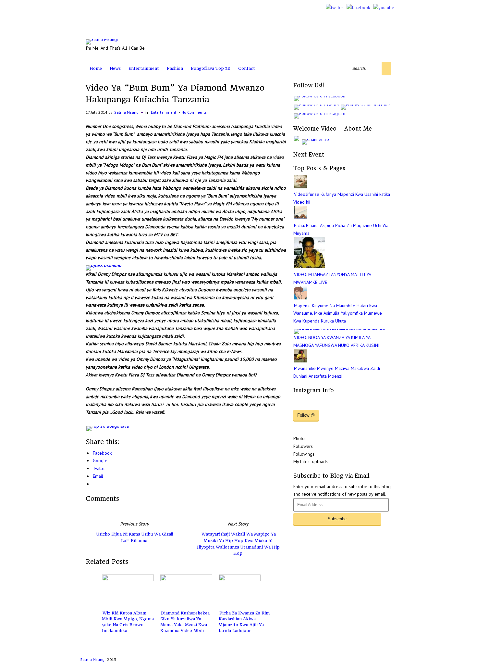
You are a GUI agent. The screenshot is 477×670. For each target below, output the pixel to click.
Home (96, 68)
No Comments (194, 112)
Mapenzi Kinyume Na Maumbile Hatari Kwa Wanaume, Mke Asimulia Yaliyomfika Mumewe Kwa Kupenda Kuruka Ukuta (337, 313)
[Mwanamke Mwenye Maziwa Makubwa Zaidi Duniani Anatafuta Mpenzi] (300, 360)
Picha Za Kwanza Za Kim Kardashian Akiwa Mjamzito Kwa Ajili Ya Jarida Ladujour (244, 622)
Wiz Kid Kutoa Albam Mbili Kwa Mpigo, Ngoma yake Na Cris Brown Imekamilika (128, 622)
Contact (246, 68)
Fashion (175, 68)
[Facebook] (358, 7)
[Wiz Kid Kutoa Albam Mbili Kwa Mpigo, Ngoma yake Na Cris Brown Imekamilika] (128, 591)
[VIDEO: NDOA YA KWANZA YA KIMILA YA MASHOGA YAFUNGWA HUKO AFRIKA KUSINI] (342, 328)
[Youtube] (383, 7)
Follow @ (306, 415)
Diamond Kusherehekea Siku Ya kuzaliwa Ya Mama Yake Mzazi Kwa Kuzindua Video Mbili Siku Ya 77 (185, 625)
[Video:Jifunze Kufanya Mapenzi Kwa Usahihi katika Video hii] (300, 186)
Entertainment (143, 68)
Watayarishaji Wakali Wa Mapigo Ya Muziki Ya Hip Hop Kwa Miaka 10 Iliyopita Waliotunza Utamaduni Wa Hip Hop (238, 544)
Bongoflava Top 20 (210, 68)
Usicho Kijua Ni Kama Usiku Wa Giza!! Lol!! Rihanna (134, 537)
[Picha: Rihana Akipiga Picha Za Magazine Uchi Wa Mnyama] (300, 217)
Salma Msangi (127, 112)
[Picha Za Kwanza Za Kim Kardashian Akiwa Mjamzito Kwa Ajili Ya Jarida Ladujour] (245, 591)
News (115, 68)
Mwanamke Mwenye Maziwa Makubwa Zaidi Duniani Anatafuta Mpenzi (336, 372)
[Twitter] (334, 7)
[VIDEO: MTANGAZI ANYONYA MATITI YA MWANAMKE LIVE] (309, 266)
